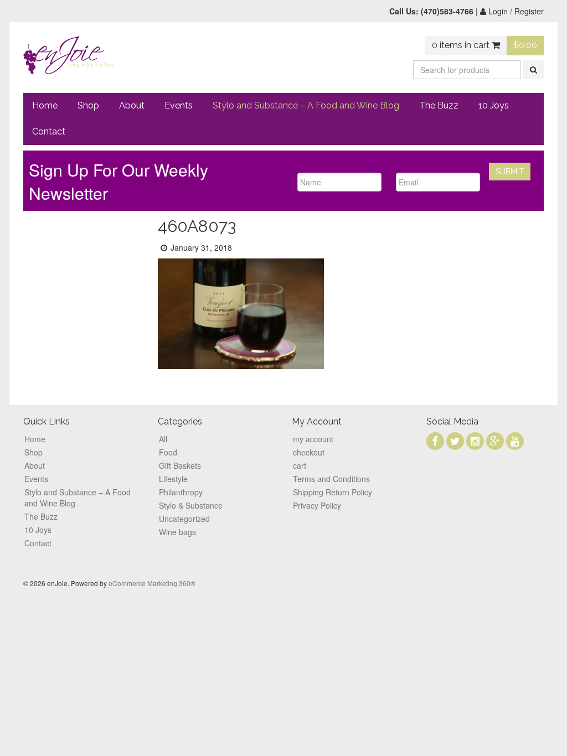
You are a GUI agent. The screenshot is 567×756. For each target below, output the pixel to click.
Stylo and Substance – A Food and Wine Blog (306, 105)
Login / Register (515, 11)
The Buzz (438, 105)
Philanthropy (181, 492)
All (163, 438)
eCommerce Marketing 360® (152, 583)
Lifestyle (173, 478)
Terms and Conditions (331, 478)
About (132, 105)
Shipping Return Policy (332, 492)
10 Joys (493, 105)
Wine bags (177, 531)
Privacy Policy (317, 505)
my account (313, 438)
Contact (48, 131)
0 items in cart (462, 45)
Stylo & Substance (191, 505)
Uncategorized (184, 518)
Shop (88, 105)
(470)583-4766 (447, 11)
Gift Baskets (180, 465)
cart (299, 465)
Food (168, 452)
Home (45, 105)
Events (178, 105)
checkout (308, 452)
